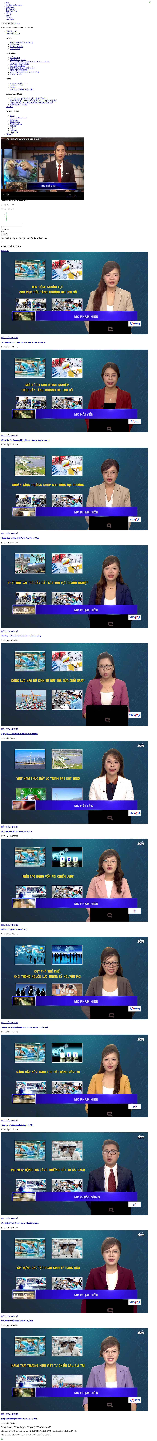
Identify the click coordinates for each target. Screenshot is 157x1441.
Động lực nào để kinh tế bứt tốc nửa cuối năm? (19, 734)
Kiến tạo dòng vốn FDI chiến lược (14, 929)
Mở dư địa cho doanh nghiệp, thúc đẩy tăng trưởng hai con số (25, 440)
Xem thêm (5, 251)
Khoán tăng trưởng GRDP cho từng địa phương (20, 538)
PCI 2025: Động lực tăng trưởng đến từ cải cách (20, 1223)
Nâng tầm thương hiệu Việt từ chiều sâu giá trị (19, 1419)
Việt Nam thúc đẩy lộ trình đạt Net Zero (16, 831)
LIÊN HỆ (9, 134)
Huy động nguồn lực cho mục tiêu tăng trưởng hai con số (23, 342)
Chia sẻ (4, 234)
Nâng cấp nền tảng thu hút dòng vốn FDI (17, 1125)
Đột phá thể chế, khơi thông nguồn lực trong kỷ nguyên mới (24, 1027)
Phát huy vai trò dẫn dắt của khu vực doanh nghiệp (21, 636)
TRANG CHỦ (11, 31)
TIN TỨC (9, 107)
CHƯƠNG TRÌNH (13, 33)
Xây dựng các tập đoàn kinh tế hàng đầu (17, 1321)
